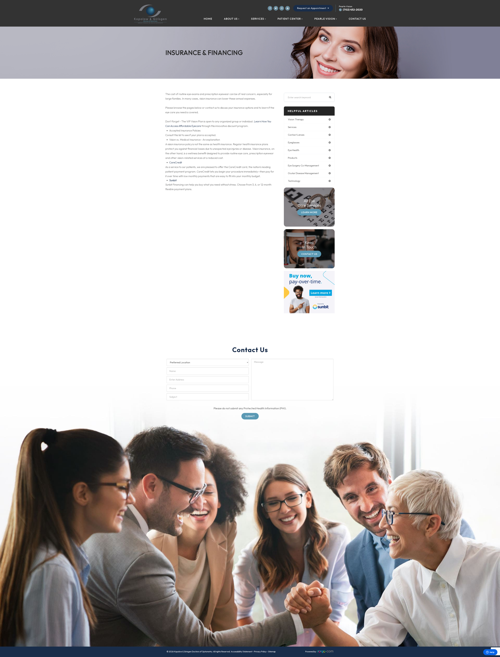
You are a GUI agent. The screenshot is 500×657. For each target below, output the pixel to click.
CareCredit (175, 162)
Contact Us (357, 18)
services (292, 127)
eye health (293, 150)
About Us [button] (231, 18)
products (292, 157)
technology (294, 180)
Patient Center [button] (289, 18)
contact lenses (296, 134)
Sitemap (272, 651)
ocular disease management (303, 173)
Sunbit (173, 180)
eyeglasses (293, 142)
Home (208, 18)
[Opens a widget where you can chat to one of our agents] (490, 652)
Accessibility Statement (241, 651)
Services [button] (257, 18)
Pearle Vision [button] (324, 18)
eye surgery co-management (303, 165)
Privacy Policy (260, 651)
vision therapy (296, 119)
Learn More (309, 212)
